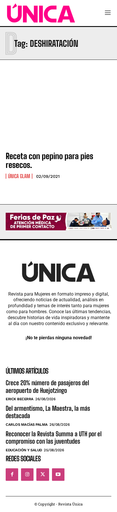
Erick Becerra (20, 399)
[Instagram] (27, 474)
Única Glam (19, 176)
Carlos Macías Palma (27, 424)
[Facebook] (12, 474)
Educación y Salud (24, 450)
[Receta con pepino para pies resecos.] (58, 114)
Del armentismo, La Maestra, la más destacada (48, 412)
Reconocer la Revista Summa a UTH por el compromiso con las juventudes (54, 437)
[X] (42, 474)
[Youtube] (58, 474)
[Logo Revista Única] (41, 13)
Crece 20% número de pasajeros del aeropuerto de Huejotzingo (47, 386)
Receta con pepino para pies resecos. (49, 160)
